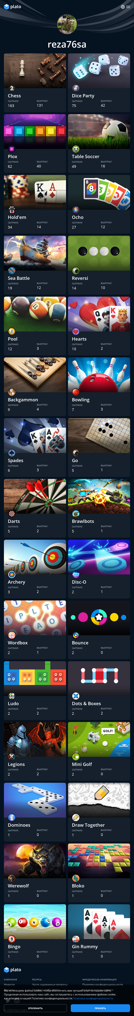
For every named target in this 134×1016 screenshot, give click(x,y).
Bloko (78, 886)
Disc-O (79, 582)
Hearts (79, 339)
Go (75, 460)
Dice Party (83, 95)
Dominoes (19, 825)
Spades (15, 460)
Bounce (80, 642)
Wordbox (18, 642)
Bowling (81, 399)
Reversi (80, 278)
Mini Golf (82, 764)
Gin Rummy (85, 946)
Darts (14, 521)
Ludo (13, 703)
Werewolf (18, 886)
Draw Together (88, 825)
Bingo (14, 946)
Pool (12, 339)
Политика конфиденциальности (93, 998)
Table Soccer (85, 156)
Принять (100, 1008)
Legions (16, 764)
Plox (12, 156)
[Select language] (123, 7)
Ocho (78, 217)
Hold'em (17, 217)
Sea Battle (19, 278)
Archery (16, 582)
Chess (14, 95)
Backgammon (23, 399)
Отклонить (35, 1008)
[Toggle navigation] (128, 7)
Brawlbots (83, 521)
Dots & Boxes (86, 703)
